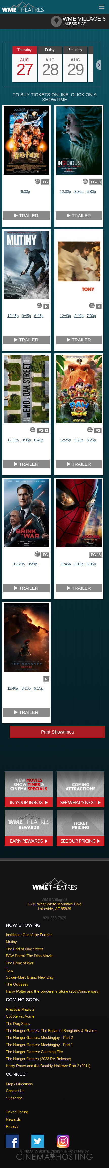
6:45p (38, 316)
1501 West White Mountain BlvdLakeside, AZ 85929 (54, 906)
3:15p (78, 564)
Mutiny (11, 942)
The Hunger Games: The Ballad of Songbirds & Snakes (51, 1030)
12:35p (13, 440)
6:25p (91, 440)
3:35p (26, 440)
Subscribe (14, 1098)
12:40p (65, 316)
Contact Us (15, 1091)
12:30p (65, 191)
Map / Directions (19, 1084)
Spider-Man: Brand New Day (29, 977)
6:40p (38, 440)
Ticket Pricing (17, 1112)
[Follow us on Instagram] (63, 1141)
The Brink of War (19, 963)
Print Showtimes (57, 732)
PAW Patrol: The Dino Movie (29, 956)
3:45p (26, 316)
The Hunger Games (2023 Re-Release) (38, 1059)
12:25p (65, 440)
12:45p (13, 316)
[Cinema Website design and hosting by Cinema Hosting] (54, 1155)
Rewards (13, 1119)
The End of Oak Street (24, 949)
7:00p (91, 316)
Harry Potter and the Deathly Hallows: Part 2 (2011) (48, 1066)
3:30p (78, 191)
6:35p (91, 564)
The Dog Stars (18, 1023)
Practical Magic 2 (20, 1009)
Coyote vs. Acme (20, 1016)
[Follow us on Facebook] (12, 1141)
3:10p (26, 688)
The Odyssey (17, 984)
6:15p (38, 688)
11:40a (12, 688)
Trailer (28, 215)
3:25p (78, 440)
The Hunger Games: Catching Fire (34, 1052)
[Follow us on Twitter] (37, 1141)
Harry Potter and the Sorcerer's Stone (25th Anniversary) (53, 991)
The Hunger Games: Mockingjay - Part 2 (39, 1037)
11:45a (65, 564)
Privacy (12, 1126)
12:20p (19, 564)
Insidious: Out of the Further (29, 935)
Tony (10, 970)
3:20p (32, 564)
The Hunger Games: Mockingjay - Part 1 (39, 1044)
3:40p (78, 316)
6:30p (25, 191)
